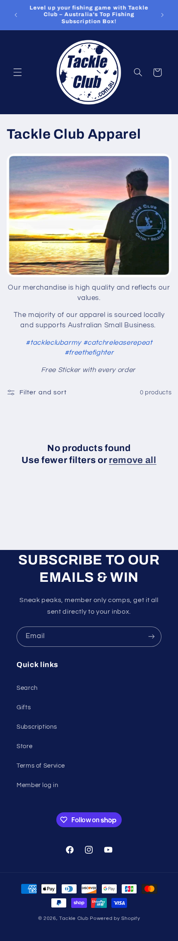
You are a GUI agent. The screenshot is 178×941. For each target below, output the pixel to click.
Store (24, 746)
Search (27, 688)
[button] (17, 72)
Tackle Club (74, 918)
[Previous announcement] (16, 15)
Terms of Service (41, 766)
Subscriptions (37, 727)
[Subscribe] (151, 637)
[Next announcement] (162, 15)
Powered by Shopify (115, 918)
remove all (132, 460)
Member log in (37, 785)
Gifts (24, 707)
